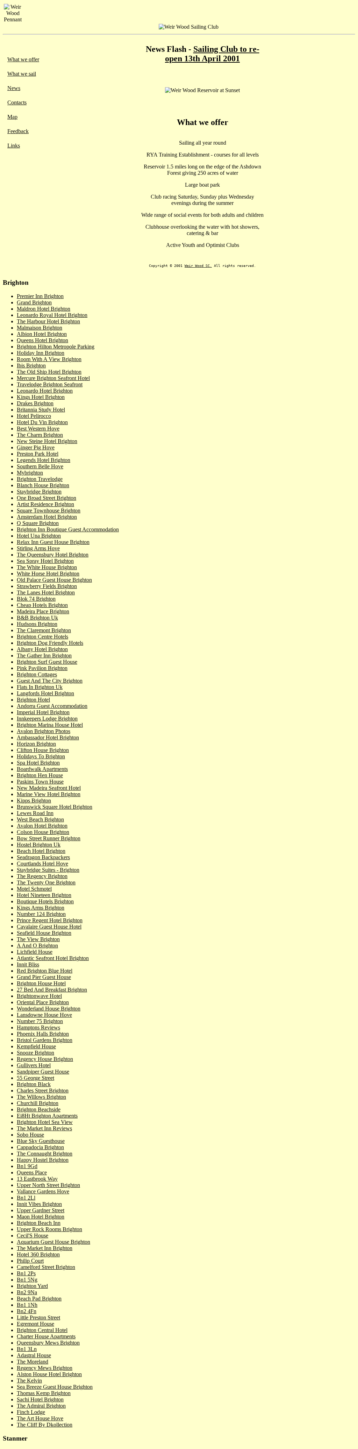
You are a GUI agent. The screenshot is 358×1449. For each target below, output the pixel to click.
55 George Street (35, 1078)
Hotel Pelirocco (34, 416)
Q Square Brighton (38, 523)
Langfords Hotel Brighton (45, 693)
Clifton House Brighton (43, 750)
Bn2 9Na (27, 1292)
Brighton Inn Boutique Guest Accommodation (68, 529)
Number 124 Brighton (41, 914)
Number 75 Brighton (40, 1021)
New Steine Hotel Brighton (47, 441)
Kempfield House (36, 1046)
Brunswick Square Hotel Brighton (54, 807)
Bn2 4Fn (26, 1311)
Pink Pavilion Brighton (42, 668)
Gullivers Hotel (34, 1065)
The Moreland (32, 1362)
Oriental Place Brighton (43, 1002)
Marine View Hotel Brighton (48, 794)
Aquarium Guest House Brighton (53, 1242)
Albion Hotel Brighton (42, 334)
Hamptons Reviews (38, 1027)
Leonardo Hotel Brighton (45, 391)
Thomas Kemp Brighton (44, 1393)
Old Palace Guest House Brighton (54, 580)
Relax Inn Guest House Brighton (53, 542)
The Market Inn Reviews (44, 1128)
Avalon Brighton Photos (43, 731)
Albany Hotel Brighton (42, 649)
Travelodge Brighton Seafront (50, 384)
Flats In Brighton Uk (40, 687)
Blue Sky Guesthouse (41, 1141)
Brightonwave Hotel (39, 996)
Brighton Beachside (38, 1109)
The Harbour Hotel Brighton (48, 321)
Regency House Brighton (45, 1059)
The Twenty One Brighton (46, 882)
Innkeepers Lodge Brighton (47, 719)
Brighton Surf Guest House (47, 662)
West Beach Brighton (40, 819)
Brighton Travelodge (40, 479)
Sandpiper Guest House (43, 1072)
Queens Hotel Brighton (42, 340)
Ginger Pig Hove (36, 447)
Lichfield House (34, 952)
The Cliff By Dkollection (44, 1425)
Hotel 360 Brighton (38, 1254)
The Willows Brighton (41, 1097)
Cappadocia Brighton (40, 1147)
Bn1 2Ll (26, 1198)
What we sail (21, 74)
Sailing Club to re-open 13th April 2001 (212, 53)
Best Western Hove (38, 429)
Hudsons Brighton (37, 624)
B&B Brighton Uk (37, 618)
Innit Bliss (28, 964)
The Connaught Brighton (44, 1154)
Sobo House (30, 1135)
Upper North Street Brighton (48, 1185)
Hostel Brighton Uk (38, 845)
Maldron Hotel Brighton (43, 309)
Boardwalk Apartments (42, 769)
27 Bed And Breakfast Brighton (52, 990)
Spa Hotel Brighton (38, 763)
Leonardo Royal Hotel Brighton (52, 315)
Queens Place (32, 1172)
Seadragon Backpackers (43, 857)
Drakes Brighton (35, 403)
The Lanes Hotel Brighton (46, 592)
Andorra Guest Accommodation (52, 706)
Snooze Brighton (35, 1053)
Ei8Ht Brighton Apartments (47, 1116)
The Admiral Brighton (41, 1406)
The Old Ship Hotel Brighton (49, 372)
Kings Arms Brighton (40, 908)
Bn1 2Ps (26, 1273)
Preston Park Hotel (37, 454)
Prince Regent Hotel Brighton (50, 920)
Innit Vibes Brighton (39, 1204)
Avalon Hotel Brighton (42, 826)
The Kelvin (29, 1381)
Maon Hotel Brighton (40, 1217)
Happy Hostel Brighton (43, 1160)
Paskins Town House (40, 782)
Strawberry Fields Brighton (47, 586)
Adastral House (34, 1355)
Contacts (17, 102)
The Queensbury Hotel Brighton (52, 555)
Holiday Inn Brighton (40, 353)
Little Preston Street (38, 1317)
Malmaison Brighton (39, 328)
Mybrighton (30, 473)
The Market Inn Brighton (44, 1248)
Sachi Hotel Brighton (40, 1399)
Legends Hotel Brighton (43, 460)
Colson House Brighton (43, 832)
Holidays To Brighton (41, 756)
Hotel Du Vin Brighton (42, 422)
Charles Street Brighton (43, 1090)
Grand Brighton (34, 302)
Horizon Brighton (36, 744)
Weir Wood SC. (198, 266)
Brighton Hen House (40, 775)
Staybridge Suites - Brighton (48, 870)
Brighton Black (34, 1084)
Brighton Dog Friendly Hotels (50, 643)
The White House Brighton (47, 567)
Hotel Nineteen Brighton (44, 895)
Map (12, 117)
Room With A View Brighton (49, 359)
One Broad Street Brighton (46, 498)
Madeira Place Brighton (43, 611)
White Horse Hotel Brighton (48, 574)
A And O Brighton (37, 945)
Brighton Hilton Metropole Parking (55, 347)
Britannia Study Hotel (41, 410)
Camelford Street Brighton (46, 1267)
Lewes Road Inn (35, 813)
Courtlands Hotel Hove (42, 864)
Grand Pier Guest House (44, 977)
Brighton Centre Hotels (42, 637)
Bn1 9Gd (27, 1166)
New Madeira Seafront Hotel (49, 788)
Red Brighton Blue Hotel (44, 971)
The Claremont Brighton (44, 630)
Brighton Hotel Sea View (45, 1122)
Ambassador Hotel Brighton (48, 737)
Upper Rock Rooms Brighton (49, 1229)
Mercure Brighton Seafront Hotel (53, 378)
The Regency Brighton (42, 876)
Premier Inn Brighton (40, 296)
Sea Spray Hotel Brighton (45, 561)
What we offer (23, 59)
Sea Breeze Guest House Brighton (55, 1387)
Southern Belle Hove (40, 466)
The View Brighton (38, 939)
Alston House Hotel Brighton (49, 1374)
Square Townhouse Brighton (48, 510)
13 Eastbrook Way (37, 1179)
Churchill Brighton (37, 1103)
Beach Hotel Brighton (41, 851)
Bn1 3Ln (27, 1349)
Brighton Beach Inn (38, 1223)
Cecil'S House (32, 1235)
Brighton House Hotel (41, 983)
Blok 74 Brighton (36, 599)
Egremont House (35, 1324)
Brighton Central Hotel (42, 1330)
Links (13, 146)
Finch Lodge (31, 1412)
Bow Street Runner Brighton (48, 838)
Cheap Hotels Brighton (42, 605)
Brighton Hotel (33, 700)
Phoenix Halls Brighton (43, 1034)
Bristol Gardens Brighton (44, 1040)
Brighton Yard (32, 1286)
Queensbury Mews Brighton (48, 1343)
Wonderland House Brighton (48, 1009)
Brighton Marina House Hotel (50, 725)
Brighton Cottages (37, 674)
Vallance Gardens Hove (43, 1191)
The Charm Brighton (40, 435)
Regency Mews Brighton (44, 1368)
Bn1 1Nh (27, 1305)
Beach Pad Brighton (39, 1299)
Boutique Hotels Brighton (45, 901)
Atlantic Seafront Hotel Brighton (53, 958)
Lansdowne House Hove (44, 1015)
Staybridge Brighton (39, 492)
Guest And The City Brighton (50, 681)
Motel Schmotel (34, 889)
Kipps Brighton (34, 800)
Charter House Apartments (46, 1336)
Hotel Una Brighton (39, 536)
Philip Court (30, 1261)
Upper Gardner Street (40, 1210)
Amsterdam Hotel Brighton (47, 517)
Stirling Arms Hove (38, 548)
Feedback (18, 131)
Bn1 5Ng (27, 1280)
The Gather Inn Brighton (44, 655)
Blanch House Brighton (43, 485)
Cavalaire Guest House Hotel (49, 927)
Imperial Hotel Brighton (43, 712)
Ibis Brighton (31, 365)
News (13, 88)
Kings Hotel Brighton (41, 397)
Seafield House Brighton (44, 933)
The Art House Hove (40, 1418)
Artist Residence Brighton (45, 504)
